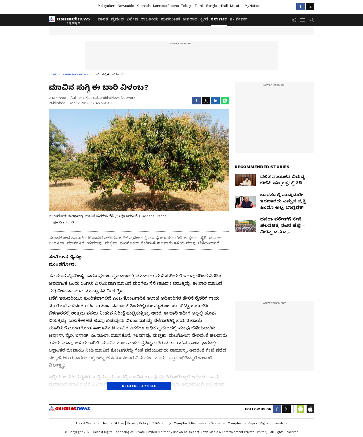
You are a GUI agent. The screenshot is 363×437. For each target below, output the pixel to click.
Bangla (211, 6)
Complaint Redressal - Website (199, 423)
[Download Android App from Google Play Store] (300, 409)
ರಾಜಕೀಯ (149, 19)
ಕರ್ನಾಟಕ (219, 19)
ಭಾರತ (103, 19)
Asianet (69, 408)
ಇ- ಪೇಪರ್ (238, 19)
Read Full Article (139, 386)
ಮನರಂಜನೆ (170, 19)
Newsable (125, 6)
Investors (280, 423)
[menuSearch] (312, 20)
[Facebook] (300, 6)
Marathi (236, 6)
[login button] (295, 19)
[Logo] (71, 20)
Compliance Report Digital (249, 423)
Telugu (186, 6)
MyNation (252, 6)
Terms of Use (113, 423)
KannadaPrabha (166, 6)
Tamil (199, 6)
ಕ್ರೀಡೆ (204, 19)
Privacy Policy (138, 423)
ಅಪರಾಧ (190, 19)
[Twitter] (310, 6)
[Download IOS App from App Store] (310, 409)
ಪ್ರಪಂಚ (117, 19)
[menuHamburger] (302, 20)
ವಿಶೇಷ (132, 19)
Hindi (223, 6)
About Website (87, 423)
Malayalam (106, 6)
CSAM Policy (161, 423)
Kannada (143, 6)
